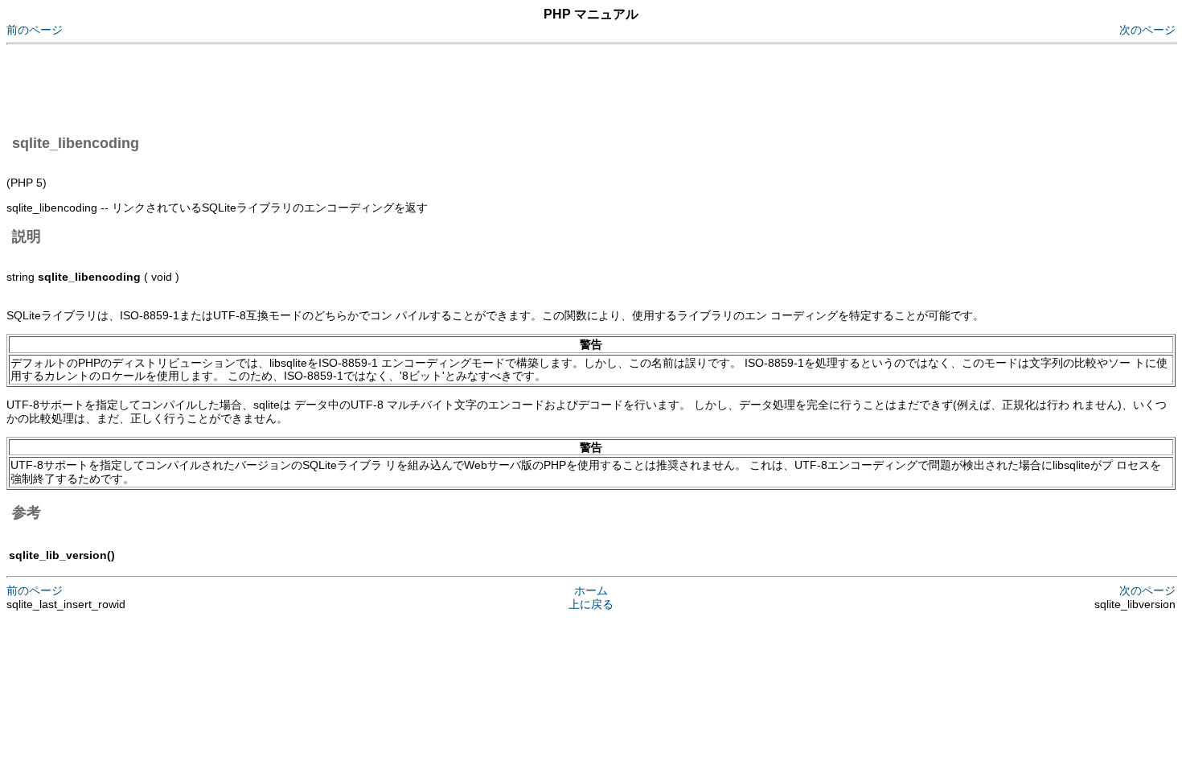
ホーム (591, 590)
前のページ (34, 29)
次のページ (1147, 29)
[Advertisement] (299, 87)
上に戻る (591, 604)
